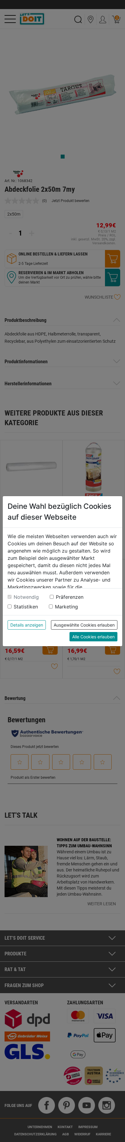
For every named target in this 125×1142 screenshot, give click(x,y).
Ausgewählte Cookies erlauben (84, 624)
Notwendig (26, 597)
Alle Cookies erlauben (93, 636)
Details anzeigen (26, 624)
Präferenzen (69, 597)
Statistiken (26, 607)
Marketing (66, 607)
